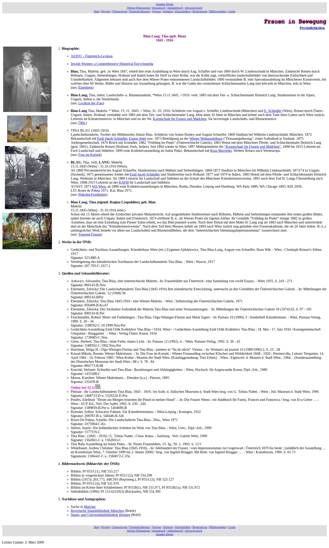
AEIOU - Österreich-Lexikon (92, 56)
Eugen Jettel (137, 138)
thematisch (158, 7)
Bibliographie (217, 11)
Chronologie (120, 11)
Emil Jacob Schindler (145, 174)
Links (232, 11)
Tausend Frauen (89, 234)
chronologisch (193, 7)
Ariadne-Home (164, 4)
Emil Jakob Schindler (112, 138)
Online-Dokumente (138, 7)
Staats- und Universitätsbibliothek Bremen (100, 515)
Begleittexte (199, 11)
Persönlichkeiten (140, 11)
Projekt (105, 11)
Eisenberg (85, 87)
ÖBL (82, 123)
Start (96, 11)
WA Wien (99, 186)
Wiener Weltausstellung (205, 138)
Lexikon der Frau (90, 103)
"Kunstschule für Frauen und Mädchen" (252, 146)
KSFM (124, 182)
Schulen (168, 11)
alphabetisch (175, 7)
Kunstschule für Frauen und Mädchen (179, 119)
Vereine (156, 11)
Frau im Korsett (89, 155)
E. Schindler (273, 111)
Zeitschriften (182, 11)
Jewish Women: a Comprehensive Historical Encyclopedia (112, 64)
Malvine (90, 507)
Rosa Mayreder (221, 151)
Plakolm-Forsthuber (92, 194)
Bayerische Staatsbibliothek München (97, 511)
